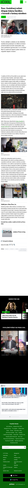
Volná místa (5, 455)
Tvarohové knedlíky (9, 440)
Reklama (4, 457)
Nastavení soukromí (18, 470)
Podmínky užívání (6, 461)
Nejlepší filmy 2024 (17, 426)
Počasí (11, 430)
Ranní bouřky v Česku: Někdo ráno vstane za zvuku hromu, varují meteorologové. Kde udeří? (12, 403)
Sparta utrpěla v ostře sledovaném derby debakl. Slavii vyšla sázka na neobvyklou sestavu (13, 410)
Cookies (4, 465)
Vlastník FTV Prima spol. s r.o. (7, 468)
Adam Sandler (19, 121)
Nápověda (16, 465)
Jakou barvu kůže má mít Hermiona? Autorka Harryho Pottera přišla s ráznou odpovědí (9, 316)
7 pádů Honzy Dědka (7, 434)
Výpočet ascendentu (20, 438)
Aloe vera (20, 436)
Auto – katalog (18, 432)
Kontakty (15, 459)
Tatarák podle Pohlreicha (11, 436)
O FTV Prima (5, 453)
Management (16, 453)
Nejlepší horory (7, 428)
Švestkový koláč (14, 442)
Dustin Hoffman (5, 126)
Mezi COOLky (5, 350)
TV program (14, 428)
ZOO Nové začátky (10, 432)
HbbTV (4, 459)
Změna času (21, 428)
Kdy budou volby (18, 430)
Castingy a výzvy (17, 457)
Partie (7, 430)
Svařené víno (22, 434)
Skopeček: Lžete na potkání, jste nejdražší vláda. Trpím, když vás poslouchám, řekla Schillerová (14, 397)
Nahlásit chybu (6, 470)
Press (15, 455)
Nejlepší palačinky (19, 440)
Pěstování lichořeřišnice (8, 438)
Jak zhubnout (9, 426)
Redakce (15, 467)
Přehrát (4, 348)
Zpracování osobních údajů (18, 462)
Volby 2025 (15, 434)
